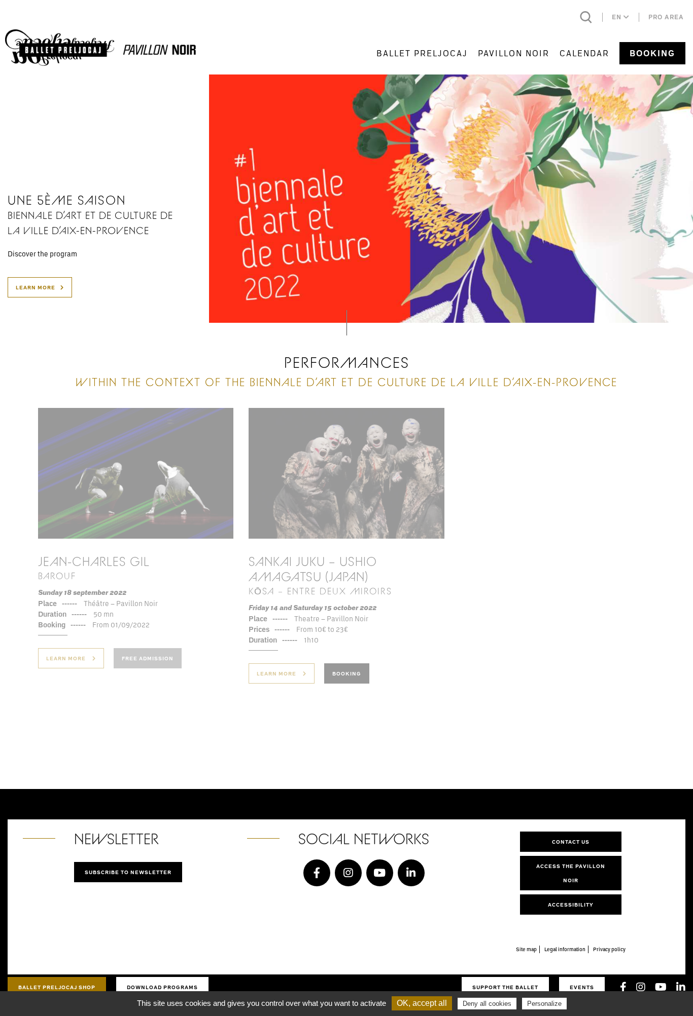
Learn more (35, 287)
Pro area (666, 17)
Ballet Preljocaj (422, 53)
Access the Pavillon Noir (570, 873)
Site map (526, 949)
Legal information (564, 949)
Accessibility (571, 904)
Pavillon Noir (513, 53)
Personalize (544, 1003)
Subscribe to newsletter (128, 872)
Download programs (162, 987)
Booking (652, 53)
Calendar (584, 53)
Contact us (571, 841)
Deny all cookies (487, 1003)
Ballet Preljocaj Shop (56, 987)
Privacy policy (609, 949)
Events (582, 987)
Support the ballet (505, 987)
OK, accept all (422, 1003)
